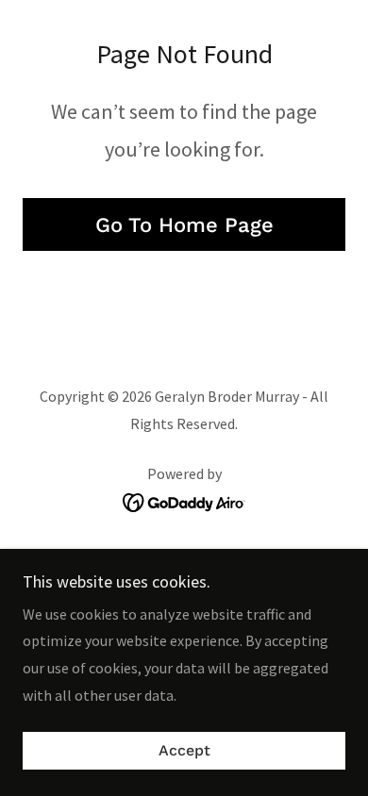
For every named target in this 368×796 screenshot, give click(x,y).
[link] (184, 500)
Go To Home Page (184, 225)
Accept (184, 751)
